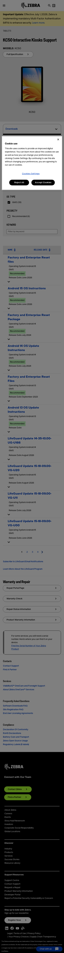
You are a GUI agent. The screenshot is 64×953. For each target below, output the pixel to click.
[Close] (58, 139)
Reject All (19, 183)
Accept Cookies (43, 183)
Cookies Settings (31, 174)
